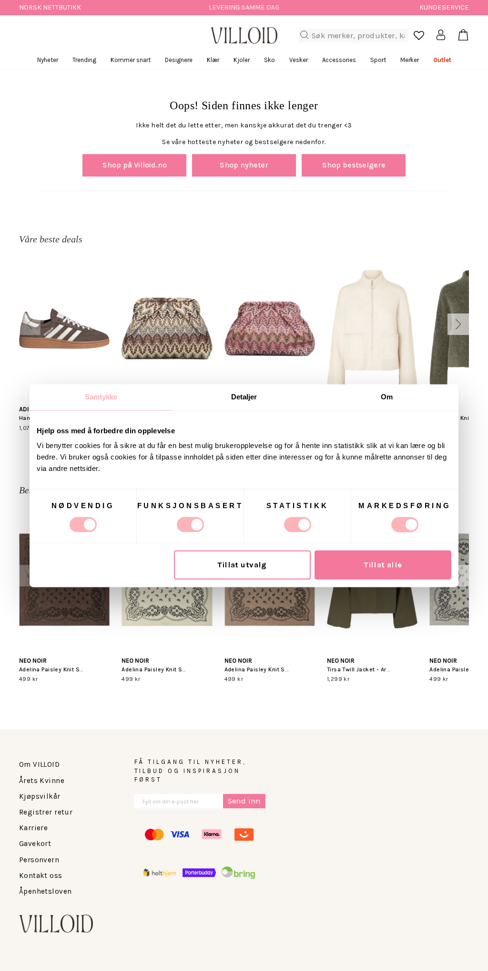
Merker (409, 59)
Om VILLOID (39, 764)
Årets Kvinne (41, 780)
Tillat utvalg (241, 564)
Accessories (339, 59)
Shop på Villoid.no (134, 164)
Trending (84, 59)
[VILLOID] (244, 35)
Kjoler (242, 59)
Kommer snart (131, 59)
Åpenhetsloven (45, 891)
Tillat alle (383, 564)
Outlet (442, 59)
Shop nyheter (244, 164)
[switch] (190, 524)
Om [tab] (387, 397)
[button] (30, 324)
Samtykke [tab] (101, 397)
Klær (213, 59)
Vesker (298, 59)
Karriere (33, 828)
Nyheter (47, 59)
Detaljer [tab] (244, 397)
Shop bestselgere (354, 164)
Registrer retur (45, 812)
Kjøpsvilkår (40, 796)
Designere (179, 59)
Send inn (244, 800)
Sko (269, 59)
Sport (378, 59)
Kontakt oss (40, 875)
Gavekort (35, 843)
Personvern (39, 860)
